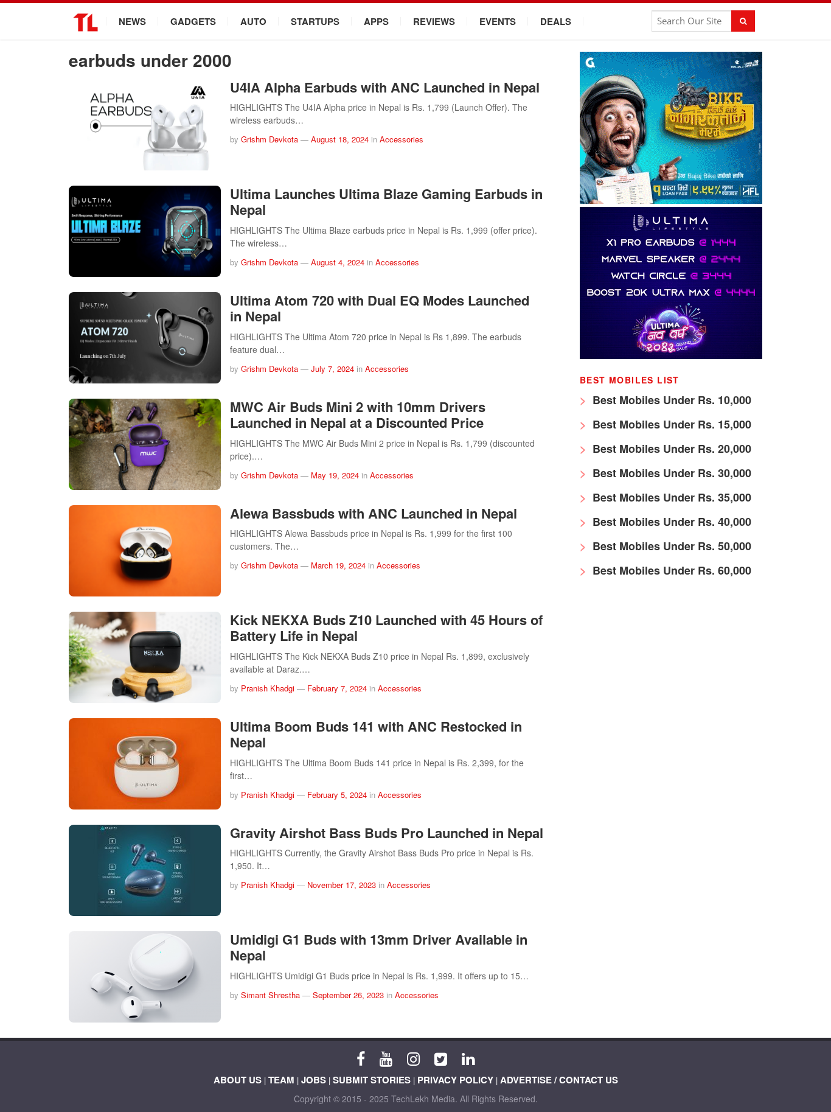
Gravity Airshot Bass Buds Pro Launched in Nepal (386, 832)
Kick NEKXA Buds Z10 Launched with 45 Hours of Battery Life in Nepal (386, 627)
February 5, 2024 (337, 794)
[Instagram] (413, 1058)
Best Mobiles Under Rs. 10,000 (670, 400)
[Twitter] (440, 1058)
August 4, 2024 (337, 262)
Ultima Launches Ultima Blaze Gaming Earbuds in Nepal (386, 201)
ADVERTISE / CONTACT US (559, 1079)
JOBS (313, 1079)
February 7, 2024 (337, 688)
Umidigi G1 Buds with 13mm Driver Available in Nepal (378, 947)
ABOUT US (238, 1079)
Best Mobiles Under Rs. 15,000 (670, 424)
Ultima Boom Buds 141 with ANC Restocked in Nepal (376, 734)
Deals (555, 21)
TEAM (281, 1079)
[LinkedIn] (468, 1058)
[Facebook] (360, 1058)
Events (497, 21)
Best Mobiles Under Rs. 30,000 (670, 473)
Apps (376, 21)
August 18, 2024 (340, 139)
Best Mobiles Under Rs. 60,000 (670, 570)
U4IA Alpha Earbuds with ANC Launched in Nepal (385, 87)
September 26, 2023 (348, 995)
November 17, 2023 (341, 884)
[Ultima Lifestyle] (671, 356)
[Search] (743, 21)
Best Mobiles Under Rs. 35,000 (670, 497)
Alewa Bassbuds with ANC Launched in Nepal (373, 513)
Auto (253, 21)
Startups (315, 21)
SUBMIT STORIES (372, 1079)
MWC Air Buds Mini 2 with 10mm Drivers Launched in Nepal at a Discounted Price (357, 414)
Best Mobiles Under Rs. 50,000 (670, 546)
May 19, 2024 (335, 475)
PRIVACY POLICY (455, 1079)
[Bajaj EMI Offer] (671, 200)
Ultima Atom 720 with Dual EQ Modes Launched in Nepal (379, 308)
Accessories (401, 139)
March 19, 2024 (338, 565)
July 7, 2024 (332, 368)
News (132, 21)
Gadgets (193, 21)
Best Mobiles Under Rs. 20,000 (670, 448)
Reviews (434, 21)
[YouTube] (386, 1058)
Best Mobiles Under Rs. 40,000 (670, 522)
